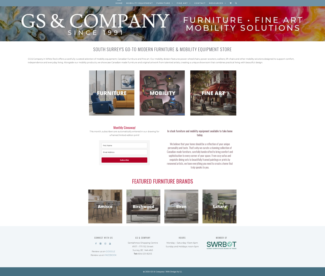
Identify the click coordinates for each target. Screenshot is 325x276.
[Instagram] (105, 243)
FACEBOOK (110, 255)
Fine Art (182, 3)
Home (119, 3)
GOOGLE (110, 251)
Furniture (163, 3)
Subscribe (124, 160)
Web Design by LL (174, 271)
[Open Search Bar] (236, 3)
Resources (216, 3)
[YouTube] (110, 243)
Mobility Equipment (139, 3)
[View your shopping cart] (230, 3)
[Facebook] (96, 243)
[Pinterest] (100, 243)
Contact (200, 3)
